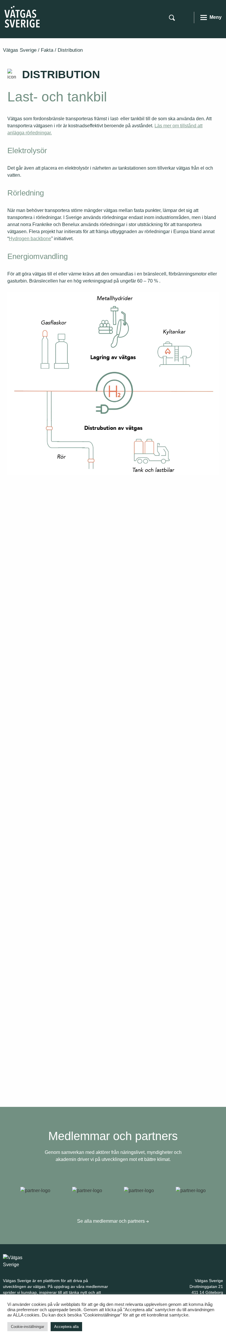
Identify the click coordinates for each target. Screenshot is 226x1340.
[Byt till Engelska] (185, 17)
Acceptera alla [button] (66, 1326)
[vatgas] (20, 1260)
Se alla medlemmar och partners (111, 1221)
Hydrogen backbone (30, 238)
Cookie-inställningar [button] (27, 1326)
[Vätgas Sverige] (22, 16)
